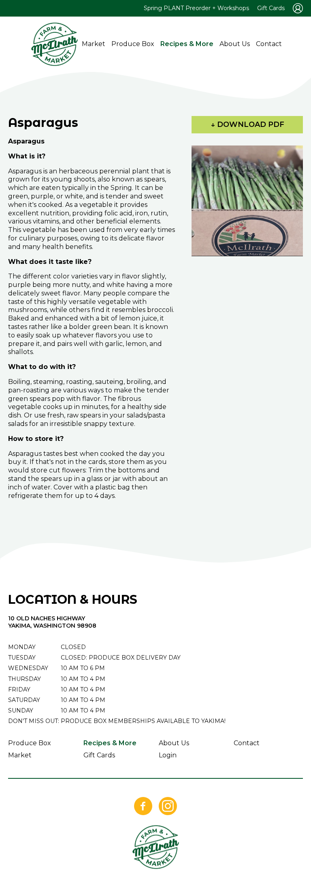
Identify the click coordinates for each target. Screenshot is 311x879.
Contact (269, 44)
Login (168, 755)
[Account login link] (298, 8)
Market (93, 44)
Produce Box (132, 44)
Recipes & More (186, 44)
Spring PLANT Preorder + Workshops (196, 8)
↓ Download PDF (247, 124)
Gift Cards (271, 8)
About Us (234, 44)
